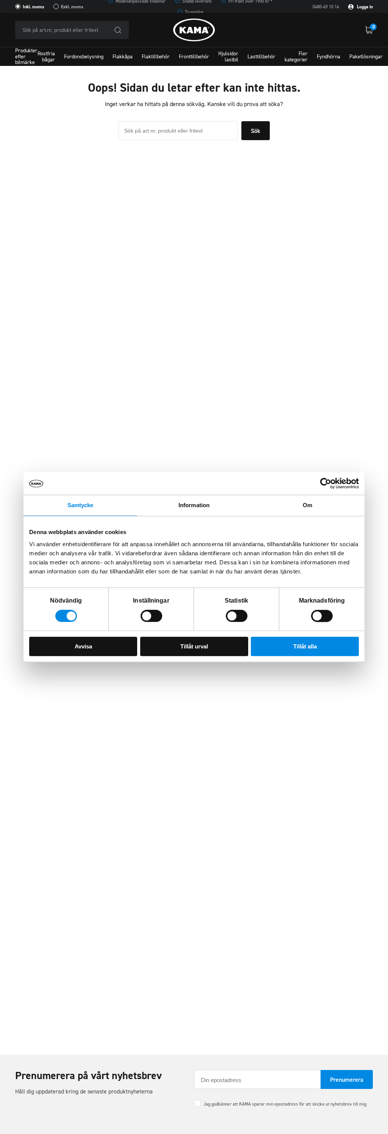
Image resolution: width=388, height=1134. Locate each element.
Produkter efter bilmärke (26, 56)
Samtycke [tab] (80, 505)
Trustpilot (194, 12)
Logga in (364, 7)
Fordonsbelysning (83, 56)
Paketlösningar (366, 56)
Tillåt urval (194, 646)
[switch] (151, 616)
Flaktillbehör (156, 56)
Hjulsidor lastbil (228, 56)
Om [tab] (307, 505)
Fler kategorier (296, 56)
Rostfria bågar (46, 56)
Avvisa (83, 646)
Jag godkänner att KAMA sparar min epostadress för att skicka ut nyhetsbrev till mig (284, 1104)
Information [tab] (194, 505)
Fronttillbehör (194, 56)
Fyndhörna (328, 56)
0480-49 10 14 (326, 7)
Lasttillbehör (261, 56)
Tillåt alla (305, 646)
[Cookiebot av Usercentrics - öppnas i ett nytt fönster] (326, 483)
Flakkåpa (123, 56)
